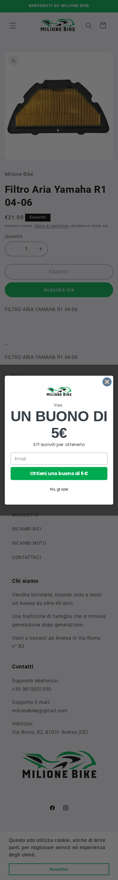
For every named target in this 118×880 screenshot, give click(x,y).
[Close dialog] (107, 381)
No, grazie (59, 489)
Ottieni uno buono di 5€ (59, 473)
